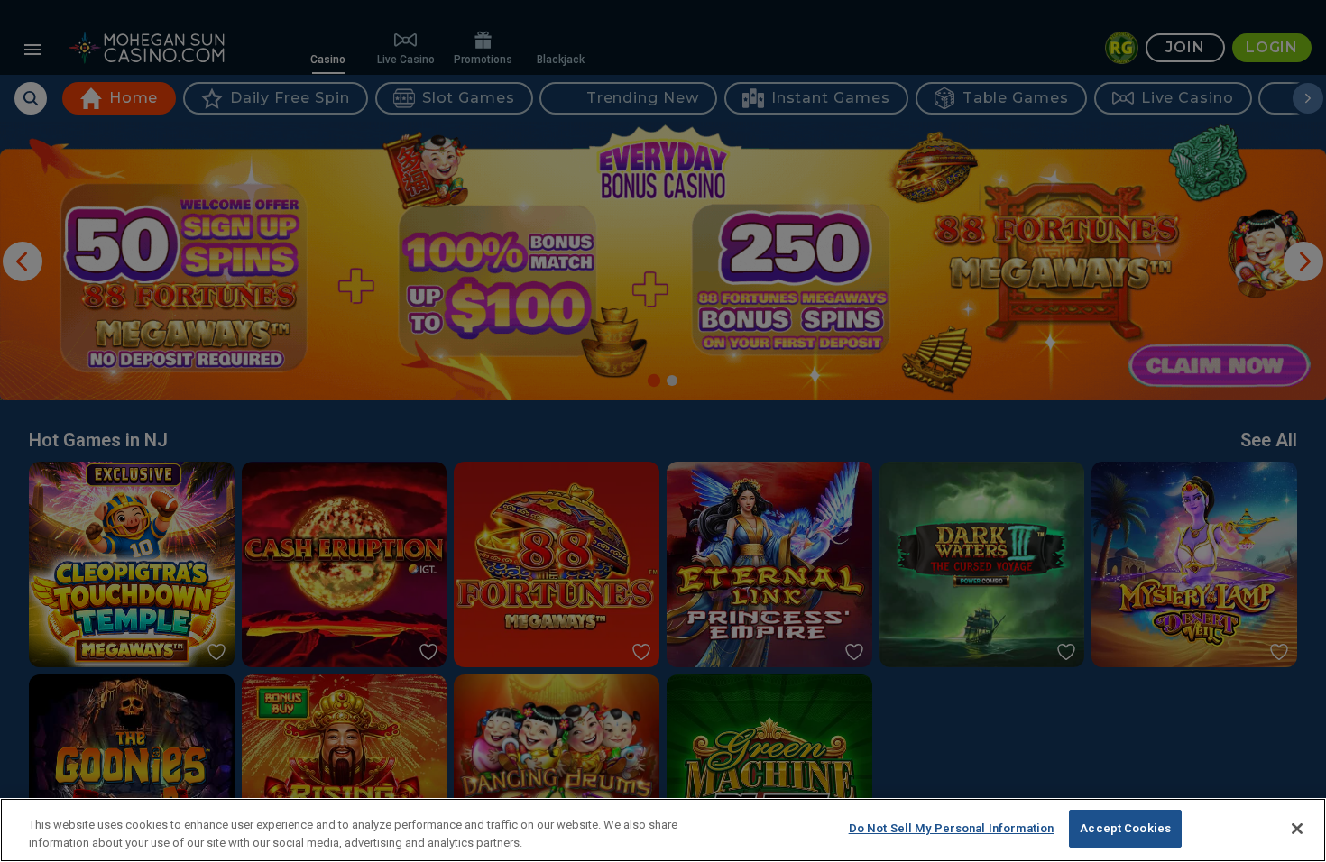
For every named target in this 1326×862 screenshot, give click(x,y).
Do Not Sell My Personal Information (951, 828)
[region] (663, 830)
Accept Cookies (1125, 828)
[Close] (1297, 828)
